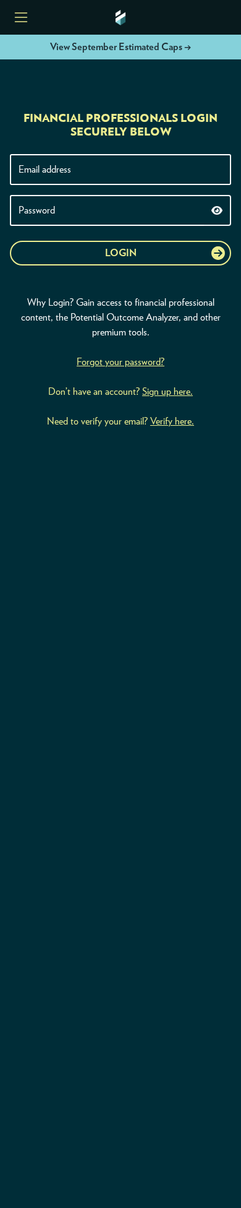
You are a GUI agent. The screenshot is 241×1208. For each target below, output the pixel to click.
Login (121, 253)
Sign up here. (167, 392)
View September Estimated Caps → (120, 47)
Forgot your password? (120, 362)
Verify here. (172, 421)
